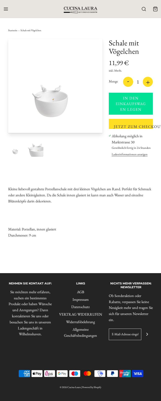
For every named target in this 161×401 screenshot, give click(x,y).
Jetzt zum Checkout (133, 126)
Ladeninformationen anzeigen (130, 154)
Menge (113, 81)
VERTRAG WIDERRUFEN (80, 314)
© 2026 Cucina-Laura (70, 387)
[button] (16, 149)
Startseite (12, 30)
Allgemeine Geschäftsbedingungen (80, 332)
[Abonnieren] (147, 334)
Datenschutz (80, 306)
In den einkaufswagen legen (131, 104)
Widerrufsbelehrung (80, 321)
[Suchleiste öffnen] (143, 9)
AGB (80, 291)
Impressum (81, 299)
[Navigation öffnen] (6, 9)
